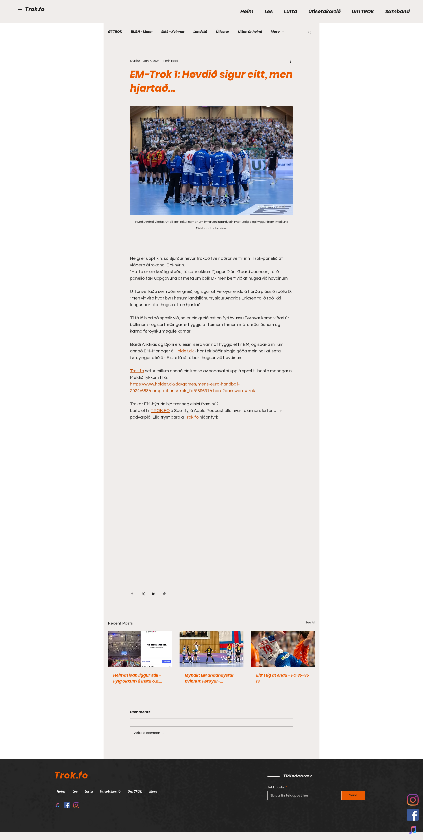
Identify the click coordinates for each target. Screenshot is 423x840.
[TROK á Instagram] (413, 800)
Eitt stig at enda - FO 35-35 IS (282, 678)
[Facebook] (413, 815)
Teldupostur (276, 787)
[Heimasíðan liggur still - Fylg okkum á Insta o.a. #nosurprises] (140, 649)
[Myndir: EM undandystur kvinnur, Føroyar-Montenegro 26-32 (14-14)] (212, 649)
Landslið (200, 32)
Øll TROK (115, 32)
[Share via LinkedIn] (154, 593)
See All (310, 622)
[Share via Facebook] (132, 593)
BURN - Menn (141, 32)
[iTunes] (413, 830)
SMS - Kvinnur (173, 32)
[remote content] (211, 494)
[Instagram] (76, 805)
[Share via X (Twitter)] (143, 593)
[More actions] (290, 61)
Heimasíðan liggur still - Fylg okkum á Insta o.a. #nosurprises (137, 678)
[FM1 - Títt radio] (57, 805)
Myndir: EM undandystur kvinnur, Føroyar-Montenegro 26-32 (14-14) (210, 678)
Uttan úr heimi (250, 32)
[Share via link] (164, 593)
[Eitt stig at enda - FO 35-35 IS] (283, 649)
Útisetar (222, 32)
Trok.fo (35, 9)
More (275, 32)
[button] (309, 32)
